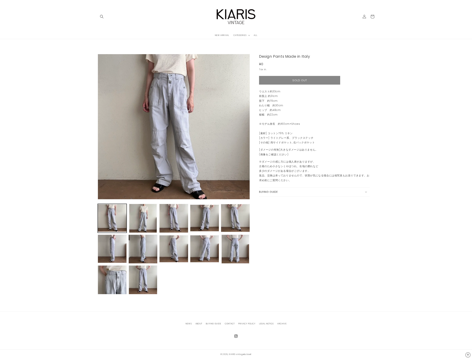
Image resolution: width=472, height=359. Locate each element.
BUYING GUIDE (213, 323)
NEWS (188, 323)
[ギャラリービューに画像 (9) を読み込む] (204, 249)
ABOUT (198, 323)
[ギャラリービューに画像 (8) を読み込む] (173, 249)
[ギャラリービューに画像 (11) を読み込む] (112, 279)
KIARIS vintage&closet (240, 354)
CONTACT (230, 323)
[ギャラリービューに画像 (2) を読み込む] (143, 218)
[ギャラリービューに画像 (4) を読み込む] (204, 218)
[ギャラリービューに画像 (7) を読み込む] (143, 249)
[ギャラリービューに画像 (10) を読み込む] (235, 249)
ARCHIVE (282, 323)
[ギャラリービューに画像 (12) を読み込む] (143, 279)
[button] (102, 17)
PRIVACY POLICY (246, 323)
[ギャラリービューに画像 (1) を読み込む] (112, 218)
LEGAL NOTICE (266, 323)
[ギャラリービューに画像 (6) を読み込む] (112, 249)
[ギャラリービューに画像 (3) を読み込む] (173, 218)
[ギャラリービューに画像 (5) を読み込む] (235, 218)
